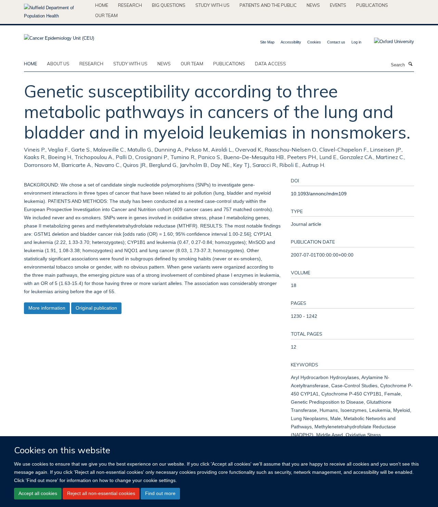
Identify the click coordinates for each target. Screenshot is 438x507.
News (313, 5)
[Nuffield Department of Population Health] (57, 12)
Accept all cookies (37, 493)
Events (338, 5)
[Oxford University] (389, 42)
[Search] (410, 64)
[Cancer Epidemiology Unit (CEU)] (59, 36)
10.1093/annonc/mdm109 (319, 193)
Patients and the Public (268, 5)
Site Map (267, 42)
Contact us (336, 42)
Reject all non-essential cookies (101, 493)
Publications (372, 5)
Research (130, 5)
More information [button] (46, 308)
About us (58, 63)
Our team (106, 15)
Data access (270, 63)
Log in (356, 42)
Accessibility (291, 42)
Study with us (212, 5)
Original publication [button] (96, 308)
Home (101, 5)
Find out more (160, 493)
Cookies (314, 42)
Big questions (168, 5)
